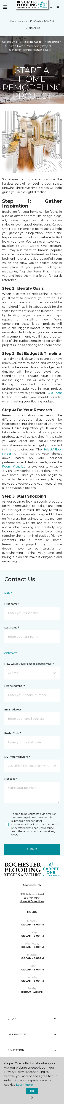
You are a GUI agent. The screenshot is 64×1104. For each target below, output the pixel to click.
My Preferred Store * (17, 757)
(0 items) (58, 7)
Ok (32, 1091)
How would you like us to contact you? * (29, 664)
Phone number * (14, 686)
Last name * (11, 627)
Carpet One (9, 41)
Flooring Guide (32, 41)
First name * (11, 604)
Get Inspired (17, 1034)
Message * (10, 778)
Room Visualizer (14, 466)
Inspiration (54, 41)
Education (16, 1050)
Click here (55, 393)
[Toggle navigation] (5, 7)
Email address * (13, 709)
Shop (12, 1018)
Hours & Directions (32, 901)
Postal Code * (12, 733)
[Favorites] (51, 7)
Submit (32, 849)
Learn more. (24, 1084)
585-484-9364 (32, 28)
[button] (32, 673)
